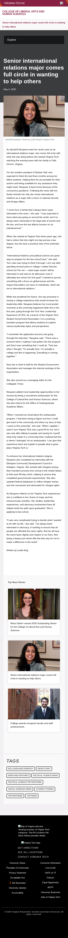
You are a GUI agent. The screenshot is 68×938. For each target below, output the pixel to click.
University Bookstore (50, 892)
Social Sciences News (19, 789)
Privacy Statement (17, 873)
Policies (50, 878)
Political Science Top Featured (25, 782)
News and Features (18, 775)
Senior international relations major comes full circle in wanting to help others (33, 24)
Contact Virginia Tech (34, 857)
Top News (32, 796)
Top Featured (15, 796)
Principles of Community (17, 868)
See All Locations (31, 852)
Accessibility (17, 893)
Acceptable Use (17, 878)
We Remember (19, 883)
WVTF (50, 887)
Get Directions (29, 848)
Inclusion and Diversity (20, 769)
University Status (17, 863)
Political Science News (45, 775)
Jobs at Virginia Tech (50, 897)
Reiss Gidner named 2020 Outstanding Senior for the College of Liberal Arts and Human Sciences (33, 626)
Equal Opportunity (50, 882)
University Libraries (17, 888)
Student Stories (45, 789)
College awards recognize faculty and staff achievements (31, 725)
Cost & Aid (50, 868)
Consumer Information (50, 863)
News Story (44, 769)
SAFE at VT (50, 873)
